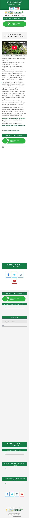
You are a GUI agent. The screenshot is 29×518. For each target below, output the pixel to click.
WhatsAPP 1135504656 (18, 118)
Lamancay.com (6, 118)
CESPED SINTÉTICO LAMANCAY (14, 266)
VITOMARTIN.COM (17, 516)
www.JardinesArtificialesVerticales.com (13, 125)
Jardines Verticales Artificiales (11, 130)
